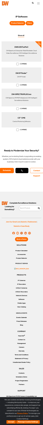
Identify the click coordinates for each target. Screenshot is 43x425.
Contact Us (21, 340)
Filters (29, 23)
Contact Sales (21, 170)
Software (21, 299)
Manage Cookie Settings (28, 422)
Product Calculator (21, 251)
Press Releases (21, 321)
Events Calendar (21, 317)
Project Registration (21, 381)
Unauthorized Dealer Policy (21, 362)
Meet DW (21, 336)
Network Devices (21, 295)
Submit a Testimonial (28, 222)
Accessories (21, 254)
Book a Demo (22, 239)
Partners (21, 384)
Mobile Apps (22, 303)
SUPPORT (21, 391)
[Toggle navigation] (38, 3)
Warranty (21, 351)
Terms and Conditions (21, 355)
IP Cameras (21, 280)
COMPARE (23, 64)
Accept (11, 422)
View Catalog (21, 307)
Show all (21, 35)
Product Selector (17, 23)
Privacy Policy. (22, 413)
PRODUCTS (21, 275)
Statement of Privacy (21, 358)
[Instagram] (29, 233)
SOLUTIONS (21, 245)
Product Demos (21, 263)
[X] (21, 233)
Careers (21, 347)
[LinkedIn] (25, 233)
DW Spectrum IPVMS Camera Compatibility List (21, 396)
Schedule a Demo (21, 377)
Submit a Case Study (21, 226)
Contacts (21, 373)
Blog (21, 325)
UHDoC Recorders (21, 292)
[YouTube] (17, 233)
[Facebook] (13, 233)
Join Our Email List (13, 222)
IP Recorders (21, 284)
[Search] (33, 3)
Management (21, 343)
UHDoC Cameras (21, 288)
